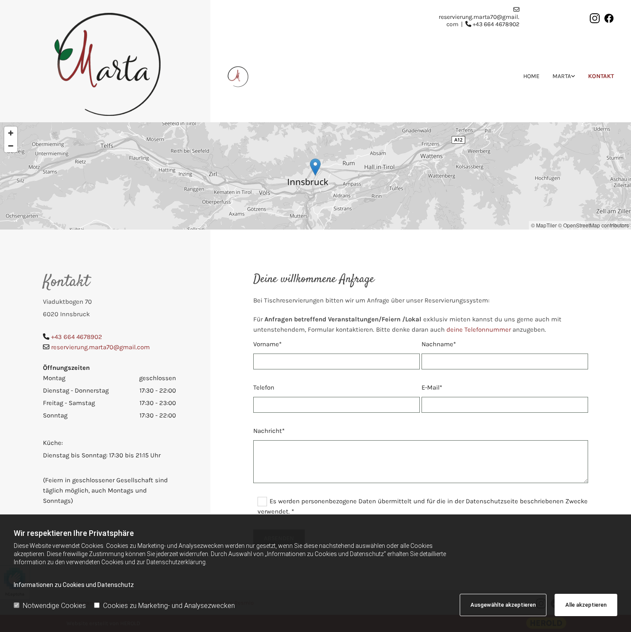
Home (531, 76)
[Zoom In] (10, 133)
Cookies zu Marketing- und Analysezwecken (169, 606)
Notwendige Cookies (54, 606)
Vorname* (267, 344)
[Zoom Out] (10, 145)
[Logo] (105, 64)
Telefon (263, 387)
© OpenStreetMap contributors (593, 225)
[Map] (315, 176)
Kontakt (601, 76)
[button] (315, 167)
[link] (557, 76)
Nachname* (439, 344)
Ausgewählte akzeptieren (503, 605)
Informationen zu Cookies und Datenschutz (74, 584)
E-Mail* (432, 387)
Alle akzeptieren (586, 605)
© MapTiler (544, 225)
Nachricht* (269, 431)
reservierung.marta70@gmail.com (100, 347)
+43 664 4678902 (496, 24)
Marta (561, 76)
